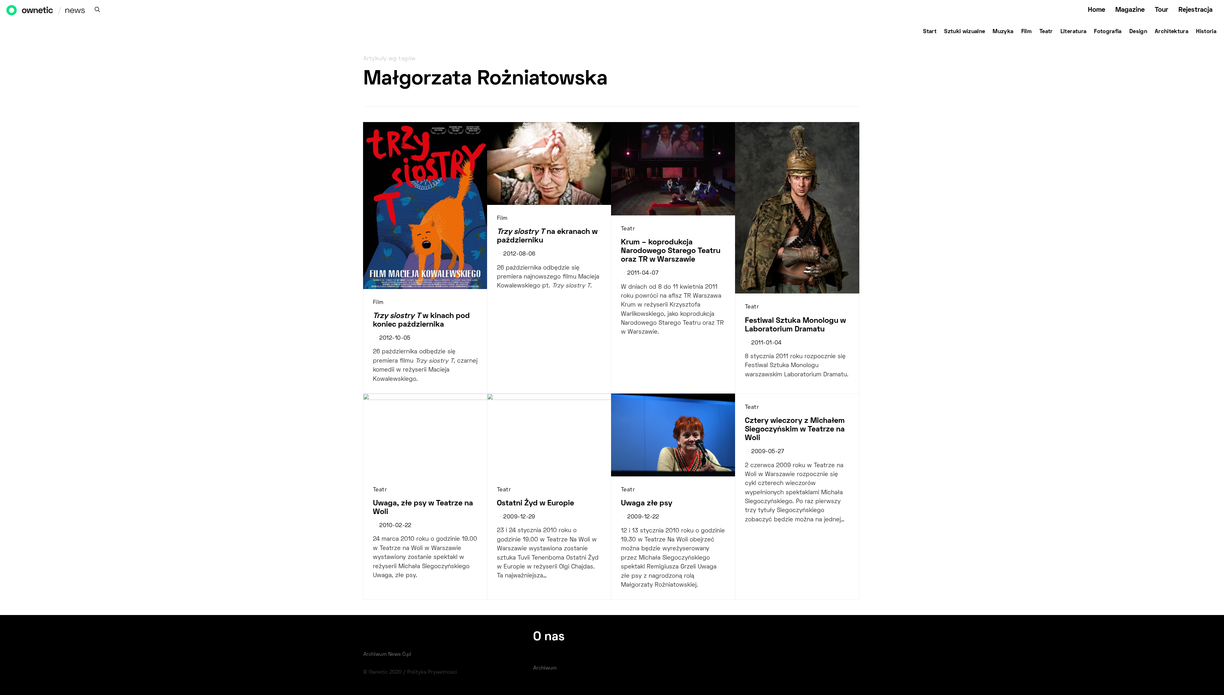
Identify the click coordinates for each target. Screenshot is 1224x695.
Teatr (1046, 31)
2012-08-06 (519, 254)
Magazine (1130, 10)
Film (1026, 31)
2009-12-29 (519, 517)
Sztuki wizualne (964, 31)
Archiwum (545, 668)
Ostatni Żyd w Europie (535, 503)
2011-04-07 (643, 273)
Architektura (1171, 31)
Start (929, 31)
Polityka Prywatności (432, 672)
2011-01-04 (766, 343)
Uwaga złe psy (646, 503)
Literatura (1073, 31)
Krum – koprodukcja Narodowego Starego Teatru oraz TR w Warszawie (670, 251)
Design (1138, 31)
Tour (1161, 10)
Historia (1206, 31)
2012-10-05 (394, 338)
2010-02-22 (395, 525)
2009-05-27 (767, 451)
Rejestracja (1195, 10)
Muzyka (1003, 31)
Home (1096, 10)
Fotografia (1108, 31)
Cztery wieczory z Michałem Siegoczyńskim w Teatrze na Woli (795, 429)
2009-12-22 (643, 517)
